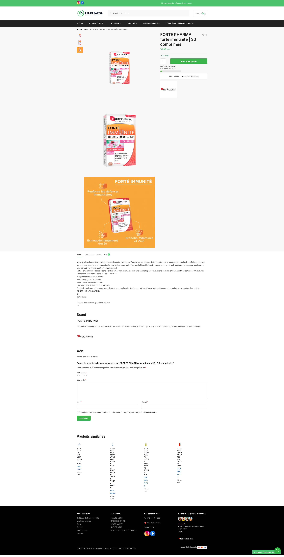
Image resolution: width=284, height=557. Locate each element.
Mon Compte (82, 530)
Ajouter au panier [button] (79, 480)
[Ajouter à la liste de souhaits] (79, 444)
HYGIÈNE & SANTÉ (117, 521)
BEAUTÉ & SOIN (116, 518)
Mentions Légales (84, 521)
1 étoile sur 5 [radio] (77, 375)
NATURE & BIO (116, 527)
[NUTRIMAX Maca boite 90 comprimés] (203, 35)
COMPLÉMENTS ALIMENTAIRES (123, 530)
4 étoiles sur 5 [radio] (84, 375)
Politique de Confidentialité (88, 518)
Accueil (79, 29)
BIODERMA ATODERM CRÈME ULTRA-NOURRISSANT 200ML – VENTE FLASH (112, 470)
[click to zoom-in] (119, 67)
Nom (79, 402)
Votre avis (81, 380)
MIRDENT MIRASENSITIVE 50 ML (79, 458)
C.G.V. (79, 524)
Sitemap (80, 533)
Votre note (81, 372)
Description (89, 254)
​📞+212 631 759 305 (152, 518)
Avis (105, 254)
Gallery (79, 254)
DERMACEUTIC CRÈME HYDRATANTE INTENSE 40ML (146, 464)
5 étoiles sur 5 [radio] (86, 375)
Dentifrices (87, 29)
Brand (99, 254)
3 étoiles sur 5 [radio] (82, 375)
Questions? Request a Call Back (266, 552)
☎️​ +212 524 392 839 (152, 523)
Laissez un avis (186, 539)
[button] (168, 60)
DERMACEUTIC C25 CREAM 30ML (179, 459)
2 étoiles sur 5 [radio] (80, 375)
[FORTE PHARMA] (168, 94)
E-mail (145, 402)
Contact (80, 527)
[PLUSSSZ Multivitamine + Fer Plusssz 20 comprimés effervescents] (206, 35)
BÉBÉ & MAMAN (116, 524)
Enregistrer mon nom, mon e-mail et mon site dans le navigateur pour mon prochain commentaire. (118, 412)
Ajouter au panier (188, 61)
